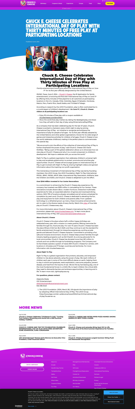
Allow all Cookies (113, 392)
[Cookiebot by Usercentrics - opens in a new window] (19, 406)
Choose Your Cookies (113, 397)
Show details (31, 406)
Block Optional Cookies (114, 401)
